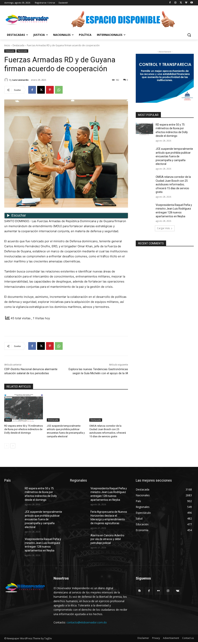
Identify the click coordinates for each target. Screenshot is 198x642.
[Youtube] (191, 3)
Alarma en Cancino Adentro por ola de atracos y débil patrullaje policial (107, 539)
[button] (189, 34)
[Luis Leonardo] (6, 80)
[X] (181, 3)
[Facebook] (170, 3)
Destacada (18, 45)
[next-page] (12, 445)
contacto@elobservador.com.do (87, 622)
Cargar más (163, 228)
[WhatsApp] (59, 90)
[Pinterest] (50, 90)
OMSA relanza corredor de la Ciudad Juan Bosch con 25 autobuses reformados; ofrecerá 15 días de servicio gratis (173, 184)
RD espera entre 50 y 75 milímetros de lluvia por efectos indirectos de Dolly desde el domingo (23, 429)
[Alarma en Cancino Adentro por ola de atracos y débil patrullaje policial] (78, 540)
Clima (8, 420)
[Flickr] (158, 591)
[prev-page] (6, 445)
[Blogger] (139, 591)
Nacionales (22, 51)
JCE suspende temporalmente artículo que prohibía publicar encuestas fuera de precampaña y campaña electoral (174, 156)
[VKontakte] (177, 591)
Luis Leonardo (20, 79)
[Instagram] (175, 3)
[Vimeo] (186, 3)
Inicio (7, 45)
